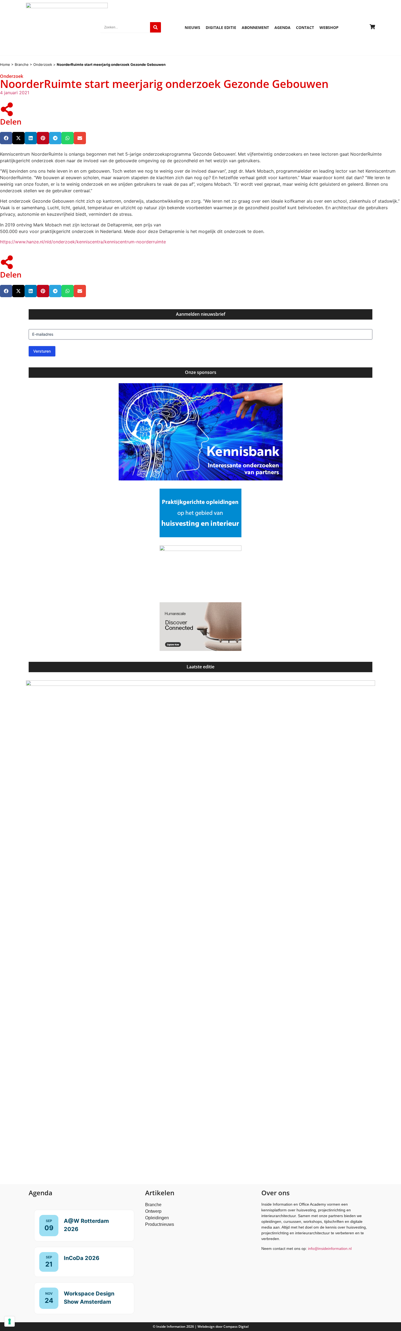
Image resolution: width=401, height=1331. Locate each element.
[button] (6, 138)
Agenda (282, 27)
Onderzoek (42, 64)
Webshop (329, 27)
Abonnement (255, 27)
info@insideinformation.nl (330, 1248)
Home (5, 64)
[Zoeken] (155, 27)
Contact (305, 27)
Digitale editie (221, 27)
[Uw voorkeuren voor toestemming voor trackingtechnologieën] (9, 1321)
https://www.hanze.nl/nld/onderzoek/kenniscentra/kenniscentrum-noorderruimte (83, 241)
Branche (22, 64)
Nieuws (192, 27)
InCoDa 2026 (81, 1258)
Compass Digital (236, 1326)
